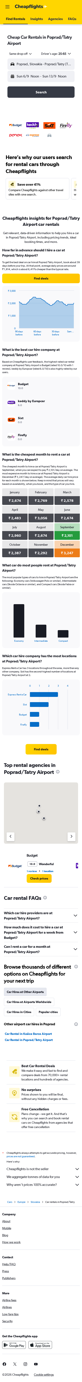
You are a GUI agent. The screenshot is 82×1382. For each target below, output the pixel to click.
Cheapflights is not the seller (28, 1169)
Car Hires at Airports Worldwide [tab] (29, 1002)
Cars (9, 1202)
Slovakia (35, 1202)
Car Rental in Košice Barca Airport (28, 1034)
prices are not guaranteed (21, 1156)
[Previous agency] (10, 836)
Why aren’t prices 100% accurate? (32, 1185)
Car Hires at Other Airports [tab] (25, 992)
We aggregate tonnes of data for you (33, 1177)
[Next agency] (71, 836)
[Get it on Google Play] (14, 1345)
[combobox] (20, 53)
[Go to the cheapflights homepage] (31, 7)
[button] (7, 7)
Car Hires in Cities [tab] (19, 1012)
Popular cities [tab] (48, 1012)
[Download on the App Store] (40, 1345)
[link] (41, 278)
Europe (21, 1202)
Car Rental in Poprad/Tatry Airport (29, 1040)
